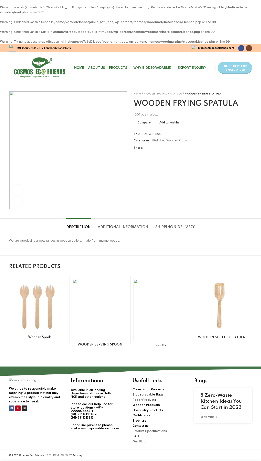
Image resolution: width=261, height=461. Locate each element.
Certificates (141, 415)
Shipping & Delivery (175, 227)
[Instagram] (24, 408)
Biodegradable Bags (148, 394)
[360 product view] (17, 189)
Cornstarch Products (149, 389)
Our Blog (139, 441)
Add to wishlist (169, 122)
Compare (144, 122)
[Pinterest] (18, 408)
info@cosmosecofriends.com (216, 47)
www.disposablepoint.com (98, 428)
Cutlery (160, 344)
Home (137, 93)
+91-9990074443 (27, 47)
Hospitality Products (148, 410)
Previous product (242, 93)
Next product (250, 93)
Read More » (208, 417)
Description (78, 227)
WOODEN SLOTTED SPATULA (221, 337)
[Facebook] (11, 408)
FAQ (136, 436)
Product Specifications (150, 431)
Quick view (63, 295)
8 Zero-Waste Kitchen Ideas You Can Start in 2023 (221, 401)
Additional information (123, 227)
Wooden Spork (39, 337)
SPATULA (176, 93)
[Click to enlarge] (17, 202)
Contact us (141, 426)
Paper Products (144, 400)
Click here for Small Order (235, 67)
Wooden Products (155, 93)
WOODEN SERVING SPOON (100, 344)
